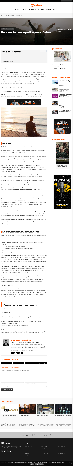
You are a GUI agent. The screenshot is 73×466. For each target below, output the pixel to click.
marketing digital (10, 332)
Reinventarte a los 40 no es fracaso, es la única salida (64, 89)
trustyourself (3, 333)
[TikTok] (22, 353)
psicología (21, 332)
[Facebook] (12, 353)
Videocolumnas (44, 448)
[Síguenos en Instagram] (2, 451)
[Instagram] (19, 353)
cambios (24, 331)
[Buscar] (71, 1)
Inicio (2, 15)
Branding (14, 331)
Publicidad (27, 451)
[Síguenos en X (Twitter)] (8, 451)
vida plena (12, 333)
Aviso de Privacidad (61, 453)
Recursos (55, 9)
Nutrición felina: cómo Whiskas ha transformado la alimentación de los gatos (65, 95)
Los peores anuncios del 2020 (63, 415)
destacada (42, 331)
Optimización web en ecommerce (42, 416)
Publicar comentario (7, 389)
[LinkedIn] (17, 353)
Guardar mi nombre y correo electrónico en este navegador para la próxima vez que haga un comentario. (25, 386)
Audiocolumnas (44, 446)
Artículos (16, 9)
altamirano (9, 331)
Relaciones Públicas (39, 332)
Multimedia (41, 9)
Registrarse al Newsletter (63, 448)
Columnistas (31, 9)
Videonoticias (44, 451)
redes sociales (31, 332)
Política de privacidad (39, 464)
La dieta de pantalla (24, 415)
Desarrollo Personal (35, 331)
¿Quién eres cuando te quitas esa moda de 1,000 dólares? (65, 111)
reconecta (26, 332)
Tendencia (11, 28)
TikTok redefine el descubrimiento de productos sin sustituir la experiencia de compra (65, 103)
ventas (8, 333)
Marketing (27, 448)
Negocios (26, 455)
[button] (62, 155)
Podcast (48, 9)
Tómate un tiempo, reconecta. (7, 61)
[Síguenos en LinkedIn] (10, 451)
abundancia (3, 331)
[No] (71, 463)
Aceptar (32, 464)
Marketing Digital (28, 446)
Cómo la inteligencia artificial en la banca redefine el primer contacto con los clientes (65, 81)
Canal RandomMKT (45, 453)
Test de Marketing (61, 446)
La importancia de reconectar (7, 58)
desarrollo (29, 331)
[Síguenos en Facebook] (5, 451)
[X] (14, 353)
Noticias (24, 9)
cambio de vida (19, 331)
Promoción (16, 332)
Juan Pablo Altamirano (21, 340)
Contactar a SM (61, 451)
